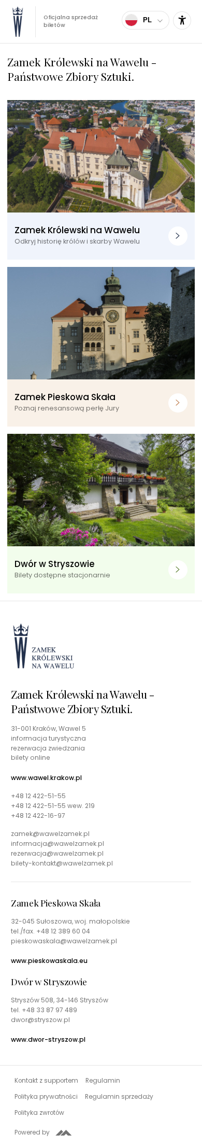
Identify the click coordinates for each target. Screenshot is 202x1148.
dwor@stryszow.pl (40, 1020)
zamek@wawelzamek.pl (50, 834)
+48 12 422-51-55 (38, 796)
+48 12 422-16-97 (38, 815)
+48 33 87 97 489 (49, 1009)
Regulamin (102, 1080)
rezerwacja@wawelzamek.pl (57, 853)
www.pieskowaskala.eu (49, 961)
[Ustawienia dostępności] (182, 20)
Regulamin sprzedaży (119, 1097)
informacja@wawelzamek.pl (57, 843)
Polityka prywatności (46, 1097)
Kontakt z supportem (46, 1080)
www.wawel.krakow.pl (46, 778)
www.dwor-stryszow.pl (48, 1039)
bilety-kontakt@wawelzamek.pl (62, 863)
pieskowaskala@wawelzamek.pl (64, 941)
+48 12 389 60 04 (63, 931)
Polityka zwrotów (39, 1113)
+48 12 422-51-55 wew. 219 (53, 806)
